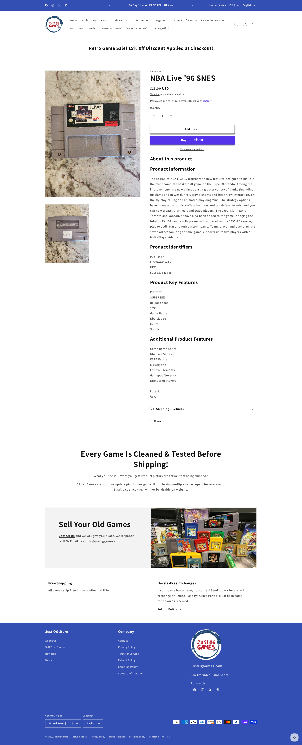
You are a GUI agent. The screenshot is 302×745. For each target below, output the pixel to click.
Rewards (50, 653)
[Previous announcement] (110, 5)
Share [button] (157, 421)
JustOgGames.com (206, 666)
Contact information (159, 736)
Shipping (155, 94)
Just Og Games (60, 736)
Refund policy (80, 736)
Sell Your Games (55, 647)
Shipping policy (137, 736)
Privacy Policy (126, 647)
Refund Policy (167, 609)
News (48, 660)
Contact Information (131, 673)
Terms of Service (128, 653)
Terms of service (117, 736)
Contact (123, 640)
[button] (105, 20)
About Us (50, 640)
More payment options (192, 149)
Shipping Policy (128, 666)
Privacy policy (98, 736)
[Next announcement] (192, 5)
